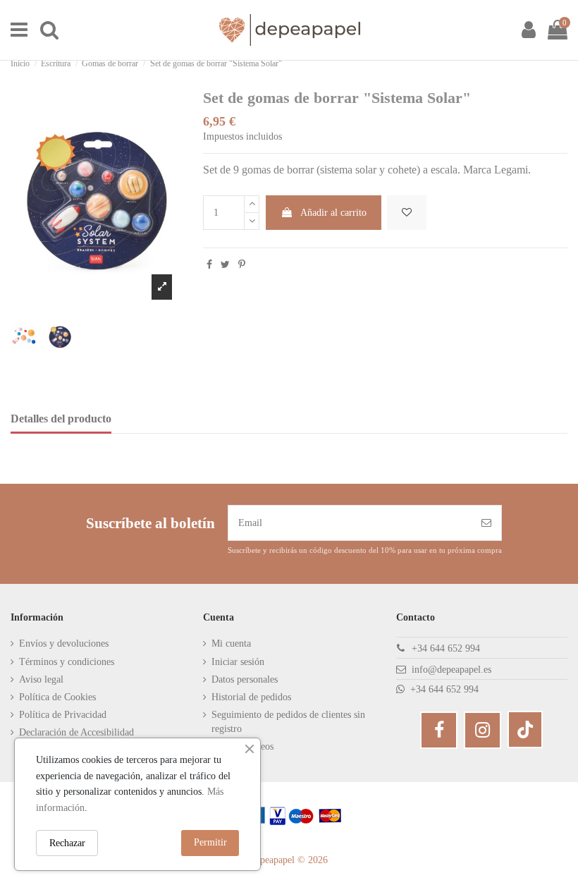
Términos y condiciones (66, 662)
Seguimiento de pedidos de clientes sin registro (288, 721)
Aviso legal (41, 679)
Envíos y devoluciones (64, 643)
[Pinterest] (241, 265)
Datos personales (244, 679)
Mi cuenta (231, 643)
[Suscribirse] (486, 523)
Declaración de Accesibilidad (76, 732)
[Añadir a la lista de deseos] (406, 212)
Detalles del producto (61, 419)
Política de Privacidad (62, 714)
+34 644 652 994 (446, 648)
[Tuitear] (225, 265)
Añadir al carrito (333, 212)
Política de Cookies (57, 697)
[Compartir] (209, 265)
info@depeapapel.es (451, 669)
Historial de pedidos (251, 697)
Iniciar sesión (237, 662)
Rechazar (67, 843)
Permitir (210, 842)
